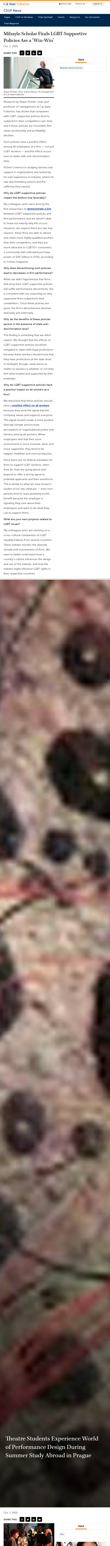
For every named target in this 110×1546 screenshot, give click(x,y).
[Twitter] (27, 53)
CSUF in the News (24, 17)
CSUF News (12, 10)
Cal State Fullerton (16, 4)
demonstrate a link (39, 209)
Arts (62, 1534)
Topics (7, 17)
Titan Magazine (11, 23)
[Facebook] (22, 53)
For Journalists (92, 17)
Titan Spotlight (45, 17)
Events (61, 17)
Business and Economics (71, 68)
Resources (81, 4)
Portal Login (65, 4)
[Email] (39, 53)
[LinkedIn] (33, 53)
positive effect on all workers (30, 405)
